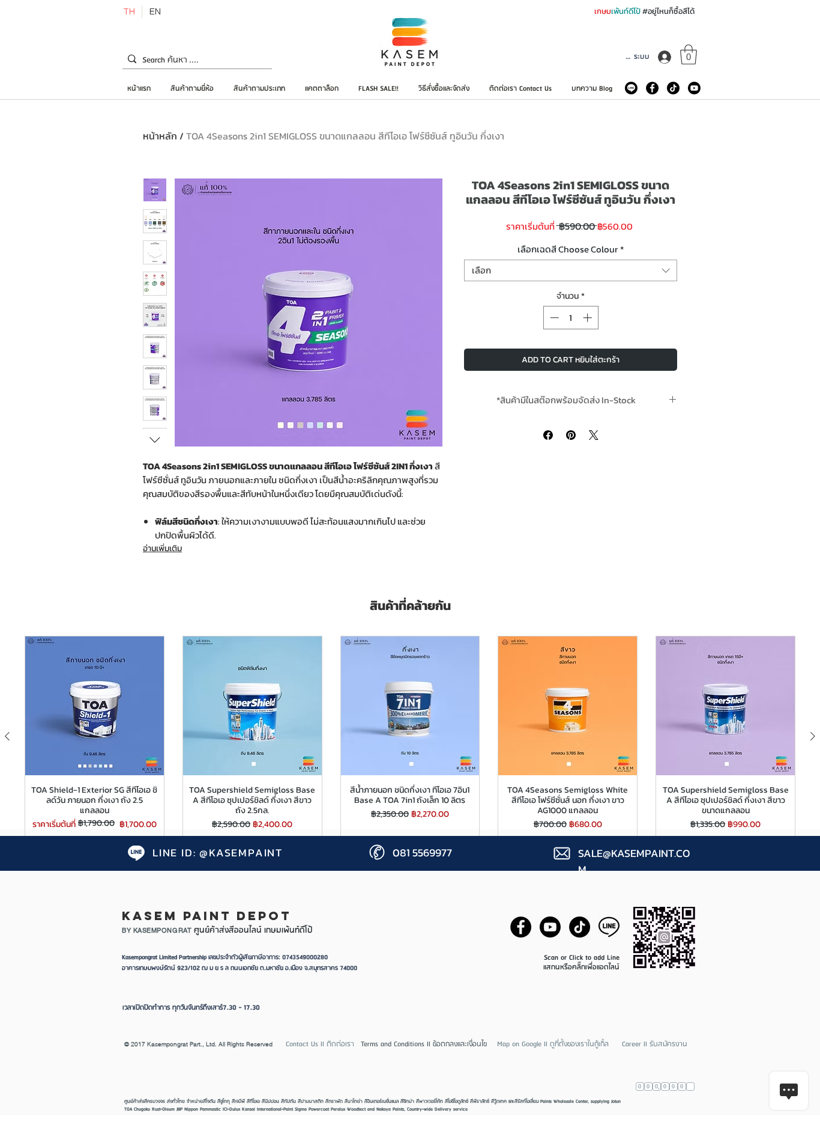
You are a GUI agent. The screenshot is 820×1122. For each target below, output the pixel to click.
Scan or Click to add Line (582, 957)
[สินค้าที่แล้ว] (7, 736)
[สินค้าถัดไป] (813, 736)
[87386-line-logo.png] (609, 927)
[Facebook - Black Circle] (652, 88)
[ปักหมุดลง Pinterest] (571, 435)
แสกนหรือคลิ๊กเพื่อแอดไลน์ (581, 967)
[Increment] (588, 317)
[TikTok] (673, 88)
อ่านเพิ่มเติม (162, 548)
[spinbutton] (570, 317)
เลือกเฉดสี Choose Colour (570, 249)
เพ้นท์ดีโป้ (626, 11)
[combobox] (570, 270)
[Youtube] (694, 88)
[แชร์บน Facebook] (548, 435)
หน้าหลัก (160, 136)
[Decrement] (553, 317)
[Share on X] (593, 435)
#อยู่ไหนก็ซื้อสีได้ (668, 11)
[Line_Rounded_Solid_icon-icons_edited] (631, 88)
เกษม (602, 11)
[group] (410, 736)
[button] (688, 54)
